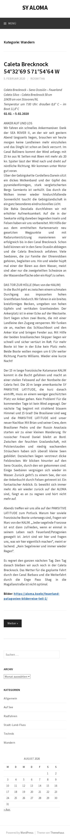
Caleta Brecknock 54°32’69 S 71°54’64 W (31, 67)
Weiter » (12, 623)
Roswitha (37, 78)
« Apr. (7, 809)
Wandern (9, 742)
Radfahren (10, 716)
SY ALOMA (35, 7)
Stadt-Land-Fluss (15, 725)
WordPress (27, 832)
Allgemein (10, 698)
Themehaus (57, 832)
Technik (9, 733)
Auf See (8, 707)
